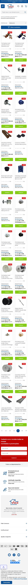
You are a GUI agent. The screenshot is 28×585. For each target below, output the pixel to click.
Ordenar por (4, 23)
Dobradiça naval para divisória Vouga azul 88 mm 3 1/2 (20, 177)
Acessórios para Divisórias (8, 18)
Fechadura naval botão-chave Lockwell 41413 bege (7, 343)
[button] (3, 6)
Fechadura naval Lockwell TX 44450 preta (20, 243)
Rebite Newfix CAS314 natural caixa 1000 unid (20, 310)
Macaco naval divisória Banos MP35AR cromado (6, 111)
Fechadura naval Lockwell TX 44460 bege (20, 343)
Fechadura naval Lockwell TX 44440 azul (20, 111)
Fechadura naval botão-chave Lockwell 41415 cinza (6, 277)
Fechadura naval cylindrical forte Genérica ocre (5, 45)
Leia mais (14, 514)
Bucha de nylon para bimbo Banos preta (6, 176)
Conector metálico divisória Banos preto (20, 143)
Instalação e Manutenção (10, 16)
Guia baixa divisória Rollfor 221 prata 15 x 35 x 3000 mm (20, 376)
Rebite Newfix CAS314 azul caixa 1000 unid (6, 78)
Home (2, 16)
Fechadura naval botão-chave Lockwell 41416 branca (5, 376)
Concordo (6, 582)
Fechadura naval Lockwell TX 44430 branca (6, 243)
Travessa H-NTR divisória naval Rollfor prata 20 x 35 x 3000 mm (20, 409)
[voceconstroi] (10, 6)
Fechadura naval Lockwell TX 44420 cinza (20, 210)
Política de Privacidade (20, 579)
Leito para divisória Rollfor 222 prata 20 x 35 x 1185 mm (7, 409)
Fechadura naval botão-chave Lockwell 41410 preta (7, 310)
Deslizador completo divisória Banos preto (20, 77)
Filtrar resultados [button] (15, 27)
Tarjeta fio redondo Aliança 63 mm (6, 209)
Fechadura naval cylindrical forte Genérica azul (19, 45)
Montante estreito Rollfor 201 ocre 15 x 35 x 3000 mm (6, 144)
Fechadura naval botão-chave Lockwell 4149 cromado (19, 277)
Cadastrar (14, 457)
